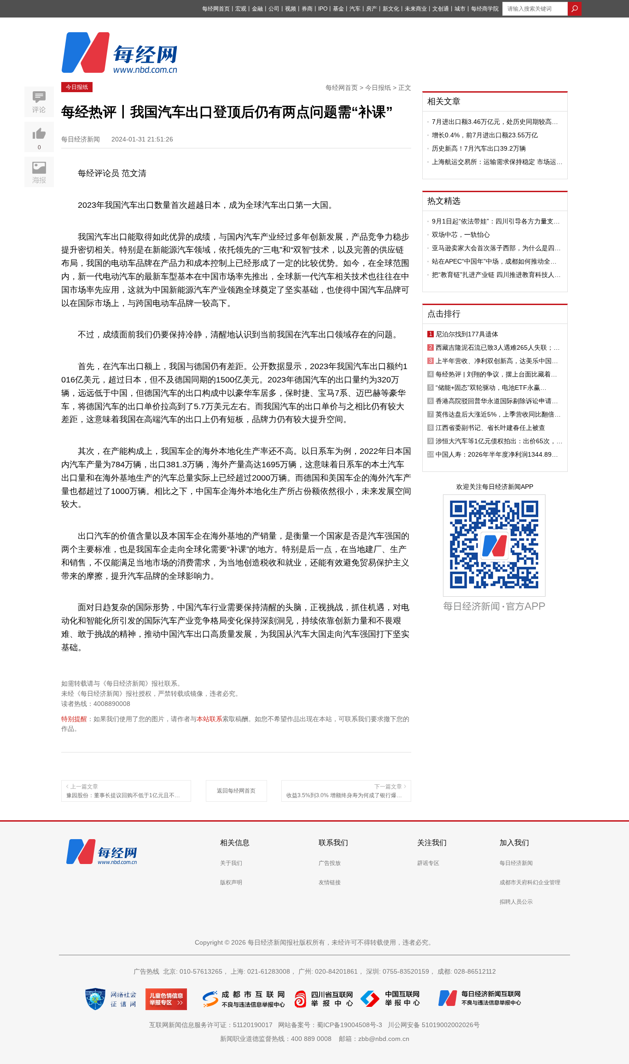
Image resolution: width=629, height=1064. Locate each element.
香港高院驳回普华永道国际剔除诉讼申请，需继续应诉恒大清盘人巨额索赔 (497, 401)
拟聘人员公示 (516, 902)
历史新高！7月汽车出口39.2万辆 (479, 148)
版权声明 (231, 882)
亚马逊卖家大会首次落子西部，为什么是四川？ (493, 248)
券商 (307, 9)
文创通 (440, 9)
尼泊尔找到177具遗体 (467, 334)
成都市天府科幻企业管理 (530, 882)
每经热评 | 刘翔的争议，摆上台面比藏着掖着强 (496, 374)
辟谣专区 (428, 863)
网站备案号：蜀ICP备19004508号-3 (332, 1025)
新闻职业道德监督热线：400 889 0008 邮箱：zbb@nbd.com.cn (314, 1038)
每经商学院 (485, 9)
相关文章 (443, 101)
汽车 (355, 9)
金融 (257, 9)
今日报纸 (77, 87)
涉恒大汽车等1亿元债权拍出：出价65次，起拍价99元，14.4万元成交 (499, 441)
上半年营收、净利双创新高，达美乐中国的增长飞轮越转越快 (497, 361)
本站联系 (209, 719)
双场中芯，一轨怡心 (461, 234)
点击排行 (443, 314)
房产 (371, 9)
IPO (322, 9)
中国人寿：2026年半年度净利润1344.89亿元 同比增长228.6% (497, 454)
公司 (274, 9)
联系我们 (333, 842)
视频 (290, 9)
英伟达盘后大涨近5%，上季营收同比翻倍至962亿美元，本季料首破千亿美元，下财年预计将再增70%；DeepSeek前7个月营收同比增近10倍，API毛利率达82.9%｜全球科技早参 (499, 414)
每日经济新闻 (516, 863)
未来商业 (416, 9)
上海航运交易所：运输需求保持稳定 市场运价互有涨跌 (497, 162)
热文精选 (443, 201)
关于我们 (231, 863)
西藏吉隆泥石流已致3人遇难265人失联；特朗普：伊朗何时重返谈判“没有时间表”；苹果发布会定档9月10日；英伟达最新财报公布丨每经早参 (499, 347)
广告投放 (330, 863)
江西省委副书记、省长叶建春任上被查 (490, 427)
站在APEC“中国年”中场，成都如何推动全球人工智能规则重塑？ (494, 261)
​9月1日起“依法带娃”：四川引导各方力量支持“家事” (496, 221)
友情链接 (330, 882)
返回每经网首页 (236, 791)
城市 (460, 9)
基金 (338, 9)
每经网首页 (216, 9)
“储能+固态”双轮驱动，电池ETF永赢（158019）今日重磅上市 (488, 387)
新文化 (391, 9)
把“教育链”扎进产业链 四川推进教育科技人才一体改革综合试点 (496, 274)
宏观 (240, 9)
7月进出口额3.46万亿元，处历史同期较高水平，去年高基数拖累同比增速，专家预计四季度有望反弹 (496, 121)
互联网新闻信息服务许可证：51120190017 (212, 1025)
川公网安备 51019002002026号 (434, 1025)
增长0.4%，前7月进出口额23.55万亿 (485, 135)
